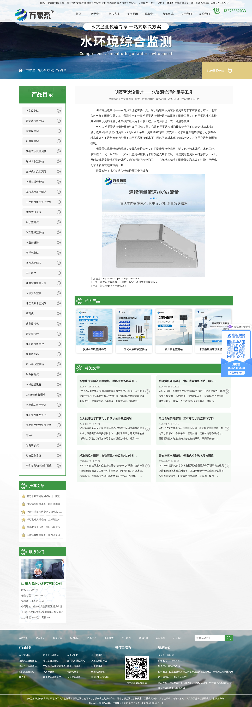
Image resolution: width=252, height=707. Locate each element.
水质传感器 (32, 242)
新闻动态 (168, 13)
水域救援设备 (33, 384)
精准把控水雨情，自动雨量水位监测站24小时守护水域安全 (45, 527)
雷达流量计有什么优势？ (113, 285)
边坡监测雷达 (33, 455)
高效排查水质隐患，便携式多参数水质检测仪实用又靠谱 (45, 535)
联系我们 (204, 13)
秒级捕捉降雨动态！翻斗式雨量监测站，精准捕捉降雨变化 (45, 504)
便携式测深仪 (33, 262)
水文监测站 (32, 110)
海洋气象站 (32, 252)
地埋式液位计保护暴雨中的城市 (129, 170)
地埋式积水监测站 (36, 303)
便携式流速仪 (33, 212)
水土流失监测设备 (36, 404)
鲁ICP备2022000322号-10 (150, 703)
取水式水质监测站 (36, 191)
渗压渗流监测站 (35, 364)
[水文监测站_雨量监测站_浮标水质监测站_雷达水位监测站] (30, 14)
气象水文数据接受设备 (39, 425)
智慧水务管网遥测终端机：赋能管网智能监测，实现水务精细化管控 (45, 496)
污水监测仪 (32, 222)
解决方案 (114, 13)
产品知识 (61, 70)
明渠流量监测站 (35, 232)
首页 (78, 13)
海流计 (30, 435)
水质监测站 (32, 141)
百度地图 (177, 638)
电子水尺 (31, 273)
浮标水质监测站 (35, 161)
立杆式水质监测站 (36, 171)
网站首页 (23, 638)
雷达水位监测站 (35, 120)
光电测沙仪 (32, 445)
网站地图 (160, 638)
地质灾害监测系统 (36, 283)
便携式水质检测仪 (36, 151)
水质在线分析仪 (35, 181)
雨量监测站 (32, 131)
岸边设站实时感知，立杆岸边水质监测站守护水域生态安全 (45, 519)
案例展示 (132, 13)
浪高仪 (30, 313)
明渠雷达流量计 (105, 110)
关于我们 (186, 13)
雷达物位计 (32, 333)
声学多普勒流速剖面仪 (39, 465)
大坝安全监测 (33, 293)
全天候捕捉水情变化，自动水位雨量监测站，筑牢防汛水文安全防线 (45, 512)
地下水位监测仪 (35, 344)
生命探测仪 (32, 374)
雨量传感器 (32, 354)
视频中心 (150, 13)
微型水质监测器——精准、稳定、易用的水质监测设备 (129, 282)
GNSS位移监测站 (35, 394)
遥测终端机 (32, 323)
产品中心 (96, 13)
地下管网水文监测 (36, 415)
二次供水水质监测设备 (39, 202)
